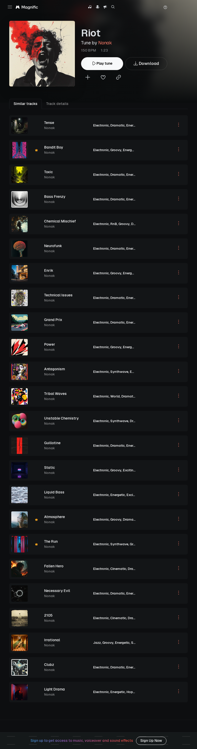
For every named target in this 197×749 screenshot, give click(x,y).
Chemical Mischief (60, 221)
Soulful (137, 642)
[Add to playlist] (87, 78)
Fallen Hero (53, 566)
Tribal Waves (55, 393)
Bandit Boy (53, 147)
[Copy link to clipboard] (118, 78)
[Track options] (178, 125)
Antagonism (54, 369)
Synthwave (119, 371)
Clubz (49, 664)
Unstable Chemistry (61, 418)
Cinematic (118, 569)
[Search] (113, 7)
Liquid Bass (54, 492)
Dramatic (117, 125)
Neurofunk (53, 246)
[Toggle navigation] (10, 7)
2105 (48, 615)
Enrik (48, 270)
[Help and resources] (165, 7)
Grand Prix (53, 319)
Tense (49, 122)
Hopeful (132, 692)
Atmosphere (54, 516)
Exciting (129, 470)
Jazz (97, 642)
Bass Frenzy (54, 196)
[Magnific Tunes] (27, 7)
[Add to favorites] (103, 78)
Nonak (105, 43)
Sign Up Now (151, 740)
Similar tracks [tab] (25, 103)
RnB (113, 224)
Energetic (133, 125)
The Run (51, 541)
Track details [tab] (57, 103)
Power (49, 344)
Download (148, 63)
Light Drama (54, 689)
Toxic (48, 172)
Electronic (101, 125)
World (115, 396)
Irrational (52, 640)
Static (49, 467)
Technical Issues (58, 295)
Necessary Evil (57, 590)
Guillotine (52, 443)
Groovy (115, 150)
